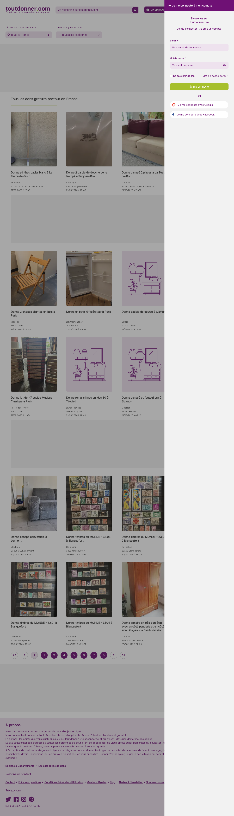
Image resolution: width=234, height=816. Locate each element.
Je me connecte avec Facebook (196, 114)
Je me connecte (199, 86)
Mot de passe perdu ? (216, 76)
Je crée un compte (210, 28)
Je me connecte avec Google (195, 104)
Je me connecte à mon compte (192, 5)
